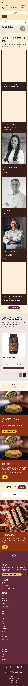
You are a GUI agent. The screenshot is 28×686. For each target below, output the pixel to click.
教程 (3, 654)
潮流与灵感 (4, 598)
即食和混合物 (5, 639)
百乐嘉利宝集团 (5, 606)
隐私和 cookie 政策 (14, 678)
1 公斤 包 (19, 364)
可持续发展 (4, 601)
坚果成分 (4, 626)
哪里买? (3, 614)
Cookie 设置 (14, 683)
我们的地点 (4, 651)
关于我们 (4, 603)
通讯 (3, 611)
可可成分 (4, 623)
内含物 (3, 631)
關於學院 (4, 659)
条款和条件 (14, 676)
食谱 (3, 595)
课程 (3, 657)
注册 (5, 547)
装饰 (3, 634)
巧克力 (3, 621)
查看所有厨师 (14, 308)
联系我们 (4, 608)
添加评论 (22, 487)
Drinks (3, 641)
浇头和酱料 (4, 636)
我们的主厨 (4, 649)
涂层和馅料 (4, 629)
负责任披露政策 (14, 680)
